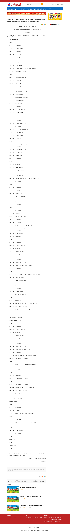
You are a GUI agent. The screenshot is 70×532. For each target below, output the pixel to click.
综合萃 (9, 9)
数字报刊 (44, 9)
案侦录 (31, 8)
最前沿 (12, 9)
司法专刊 (20, 9)
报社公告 (43, 8)
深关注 (12, 8)
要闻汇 (9, 8)
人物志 (35, 8)
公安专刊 (16, 8)
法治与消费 (49, 8)
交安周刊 (23, 8)
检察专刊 (16, 9)
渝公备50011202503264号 (45, 530)
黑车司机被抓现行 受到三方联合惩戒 (28, 487)
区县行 (28, 9)
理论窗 (38, 9)
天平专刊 (20, 8)
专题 (41, 8)
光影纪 (38, 8)
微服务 (35, 9)
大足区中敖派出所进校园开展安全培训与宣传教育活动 (32, 505)
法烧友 (41, 9)
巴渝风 (31, 9)
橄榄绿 (28, 8)
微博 (62, 4)
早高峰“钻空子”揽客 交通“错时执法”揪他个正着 (30, 496)
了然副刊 (23, 9)
